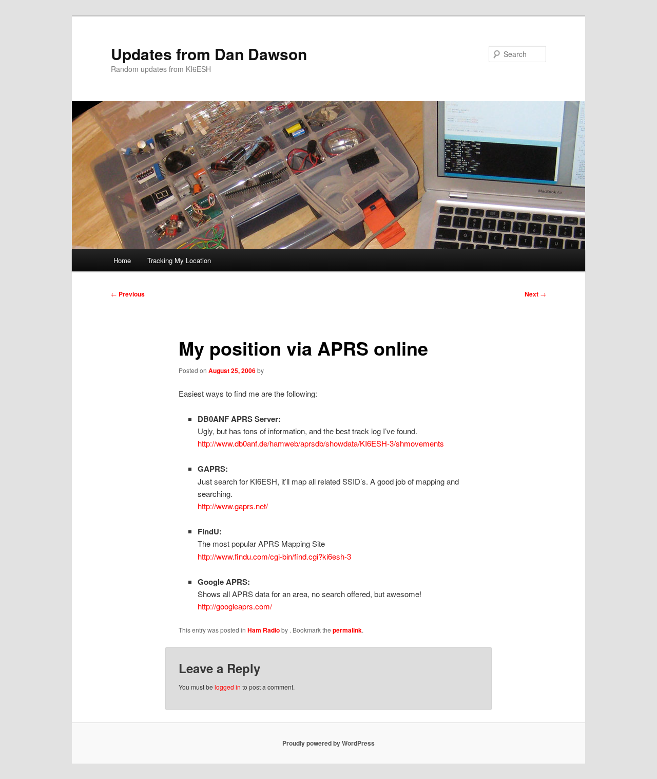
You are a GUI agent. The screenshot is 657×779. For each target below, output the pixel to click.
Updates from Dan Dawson (209, 54)
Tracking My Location (179, 260)
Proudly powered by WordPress (328, 743)
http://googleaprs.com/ (235, 606)
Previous (128, 294)
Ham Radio (263, 630)
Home (122, 260)
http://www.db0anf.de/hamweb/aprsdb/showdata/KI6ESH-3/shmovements (321, 443)
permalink (347, 630)
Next (535, 294)
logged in (228, 686)
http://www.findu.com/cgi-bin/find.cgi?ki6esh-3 (274, 556)
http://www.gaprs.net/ (233, 505)
